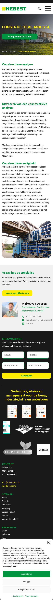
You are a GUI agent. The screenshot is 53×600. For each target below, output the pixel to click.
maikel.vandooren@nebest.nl (39, 320)
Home (4, 497)
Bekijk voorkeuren (26, 589)
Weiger (26, 582)
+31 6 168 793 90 (33, 316)
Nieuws (5, 515)
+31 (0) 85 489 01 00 (11, 482)
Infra (4, 538)
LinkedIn (29, 323)
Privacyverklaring (31, 596)
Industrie (6, 534)
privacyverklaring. (24, 346)
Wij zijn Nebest (8, 512)
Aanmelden (26, 375)
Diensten (6, 501)
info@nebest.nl (9, 486)
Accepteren (26, 574)
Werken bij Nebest (10, 519)
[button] (48, 542)
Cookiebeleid (18, 596)
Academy (6, 508)
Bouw (4, 531)
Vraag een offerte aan (19, 36)
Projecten (6, 505)
